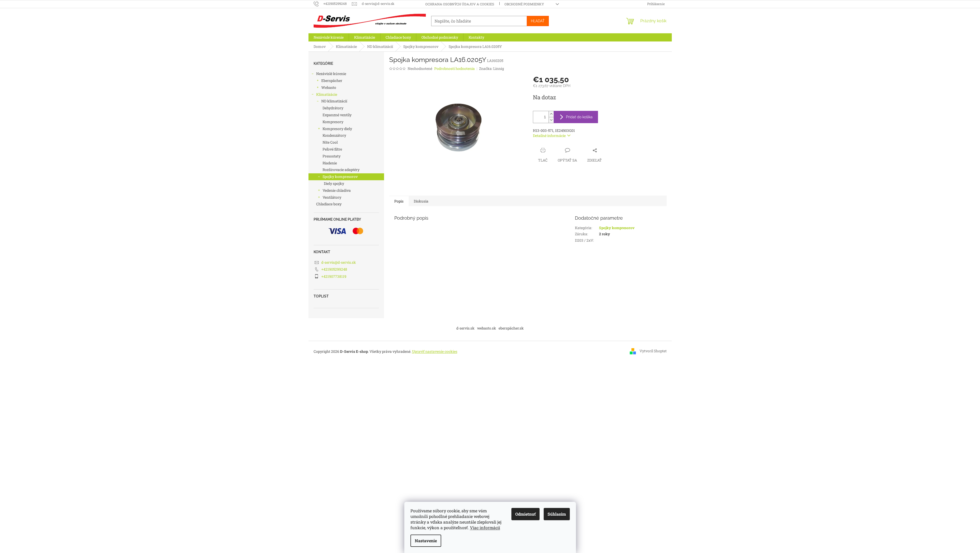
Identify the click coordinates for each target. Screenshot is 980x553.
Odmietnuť (525, 514)
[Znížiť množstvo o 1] (551, 120)
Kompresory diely (337, 128)
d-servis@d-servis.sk (338, 262)
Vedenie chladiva (337, 190)
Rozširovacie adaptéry (341, 169)
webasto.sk (486, 328)
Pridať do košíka (579, 117)
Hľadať (538, 21)
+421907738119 (333, 276)
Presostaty (332, 156)
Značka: (491, 68)
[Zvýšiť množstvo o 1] (551, 114)
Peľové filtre (332, 149)
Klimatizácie (326, 94)
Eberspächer (331, 80)
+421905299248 (334, 269)
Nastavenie (426, 540)
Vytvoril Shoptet (653, 350)
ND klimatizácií (334, 101)
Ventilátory (332, 197)
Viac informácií (485, 527)
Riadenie (330, 163)
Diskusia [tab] (421, 201)
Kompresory (333, 121)
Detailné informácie (549, 135)
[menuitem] (328, 37)
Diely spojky (334, 183)
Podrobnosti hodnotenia (454, 68)
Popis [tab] (399, 201)
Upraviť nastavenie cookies (434, 351)
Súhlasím (557, 514)
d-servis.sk (465, 328)
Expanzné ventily (337, 114)
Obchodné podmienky (524, 4)
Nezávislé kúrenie (331, 73)
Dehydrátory (333, 107)
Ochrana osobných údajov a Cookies (459, 4)
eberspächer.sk (511, 328)
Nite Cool (330, 142)
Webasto (328, 87)
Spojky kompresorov (340, 176)
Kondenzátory (334, 135)
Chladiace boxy (329, 203)
